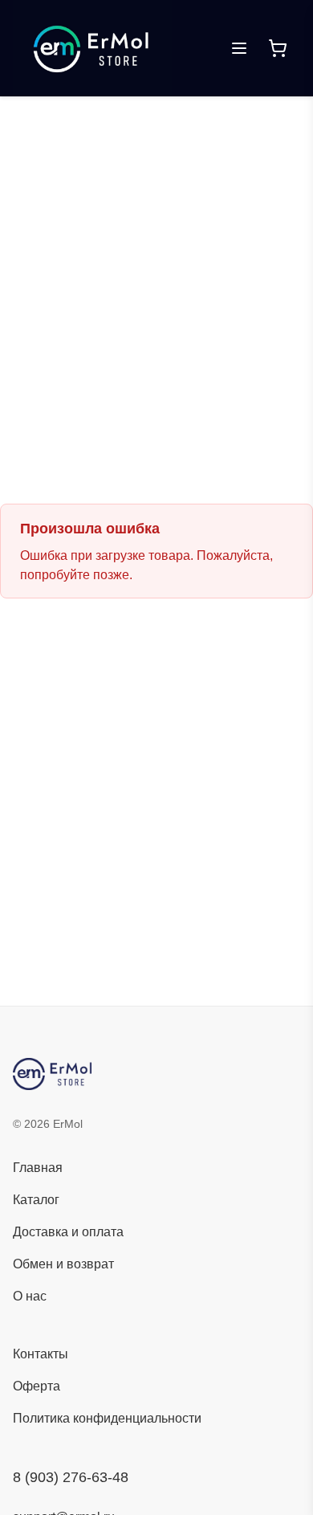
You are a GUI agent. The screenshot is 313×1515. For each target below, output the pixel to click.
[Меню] (239, 48)
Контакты (40, 1354)
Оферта (36, 1386)
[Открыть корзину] (278, 48)
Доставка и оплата (68, 1232)
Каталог (36, 1200)
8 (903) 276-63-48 (70, 1477)
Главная (38, 1167)
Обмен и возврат (63, 1264)
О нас (30, 1296)
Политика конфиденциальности (107, 1418)
